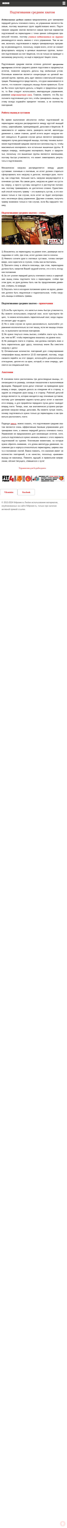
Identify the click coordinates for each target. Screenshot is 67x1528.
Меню (5, 3)
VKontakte (8, 492)
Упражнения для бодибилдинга (32, 468)
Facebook (26, 492)
